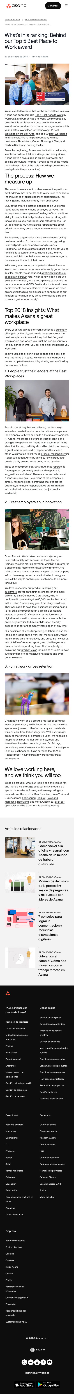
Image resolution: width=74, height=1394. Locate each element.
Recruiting (23, 801)
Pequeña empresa (15, 1124)
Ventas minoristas (14, 1170)
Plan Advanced (13, 1059)
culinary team (16, 747)
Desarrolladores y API (50, 1184)
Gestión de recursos (16, 1096)
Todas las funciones (15, 1028)
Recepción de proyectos (52, 1085)
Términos (30, 1372)
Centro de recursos (49, 1157)
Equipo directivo (14, 1247)
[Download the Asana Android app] (48, 1384)
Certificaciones (47, 1144)
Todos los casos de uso (51, 1098)
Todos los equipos (14, 1214)
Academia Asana (48, 1138)
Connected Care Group (35, 595)
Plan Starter (11, 1052)
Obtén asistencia (48, 1131)
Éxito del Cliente (48, 1177)
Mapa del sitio (47, 1197)
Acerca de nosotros (15, 1240)
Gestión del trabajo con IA (18, 1083)
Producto (10, 1151)
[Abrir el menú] (66, 5)
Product (41, 797)
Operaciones (12, 1138)
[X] (24, 1362)
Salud (8, 1164)
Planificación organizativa (52, 1059)
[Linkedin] (31, 1362)
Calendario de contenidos (52, 1024)
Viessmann (34, 614)
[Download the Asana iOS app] (24, 1384)
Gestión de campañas (50, 1017)
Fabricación (11, 1190)
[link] (13, 20)
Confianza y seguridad (17, 1297)
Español (40, 1349)
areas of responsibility (53, 453)
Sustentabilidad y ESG (16, 1322)
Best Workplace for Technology (31, 130)
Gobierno (10, 1177)
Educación (11, 1184)
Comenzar (53, 6)
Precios (9, 1046)
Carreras (10, 1260)
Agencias (10, 1208)
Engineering (29, 797)
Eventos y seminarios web (52, 1164)
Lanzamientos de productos (53, 1066)
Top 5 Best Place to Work (49, 114)
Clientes (10, 1253)
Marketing (11, 1131)
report (56, 466)
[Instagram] (37, 1362)
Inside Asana (12, 1267)
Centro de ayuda (48, 1124)
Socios (43, 1190)
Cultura (9, 1273)
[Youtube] (49, 1362)
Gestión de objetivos (50, 1041)
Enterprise (11, 1066)
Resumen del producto (17, 1022)
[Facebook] (43, 1362)
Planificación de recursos (52, 1072)
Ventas (9, 1157)
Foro (42, 1151)
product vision (29, 649)
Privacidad (11, 1304)
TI (6, 1144)
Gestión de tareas (48, 1092)
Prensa (9, 1280)
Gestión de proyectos (16, 1090)
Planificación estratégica (52, 1079)
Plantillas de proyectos (51, 1170)
